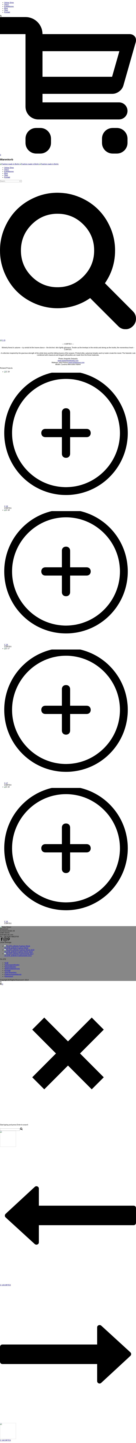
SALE (6, 4)
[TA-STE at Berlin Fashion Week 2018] (19, 950)
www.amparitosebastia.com (68, 360)
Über (6, 10)
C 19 (6, 506)
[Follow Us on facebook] (1, 940)
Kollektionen (9, 6)
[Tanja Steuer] (29, 164)
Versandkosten (10, 967)
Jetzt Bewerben (10, 972)
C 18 (6, 645)
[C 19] (70, 504)
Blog (6, 8)
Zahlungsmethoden (12, 965)
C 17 (6, 783)
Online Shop (9, 3)
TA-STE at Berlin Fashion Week (16, 948)
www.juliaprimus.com (76, 362)
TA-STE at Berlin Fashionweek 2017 (18, 956)
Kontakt (7, 12)
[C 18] (70, 643)
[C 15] (2, 340)
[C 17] (70, 781)
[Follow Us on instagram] (5, 940)
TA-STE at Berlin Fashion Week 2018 (18, 952)
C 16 (6, 921)
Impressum (9, 976)
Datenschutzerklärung (13, 974)
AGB (6, 963)
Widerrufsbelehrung (12, 969)
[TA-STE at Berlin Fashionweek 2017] (19, 954)
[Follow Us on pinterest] (8, 940)
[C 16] (70, 919)
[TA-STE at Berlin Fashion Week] (17, 946)
